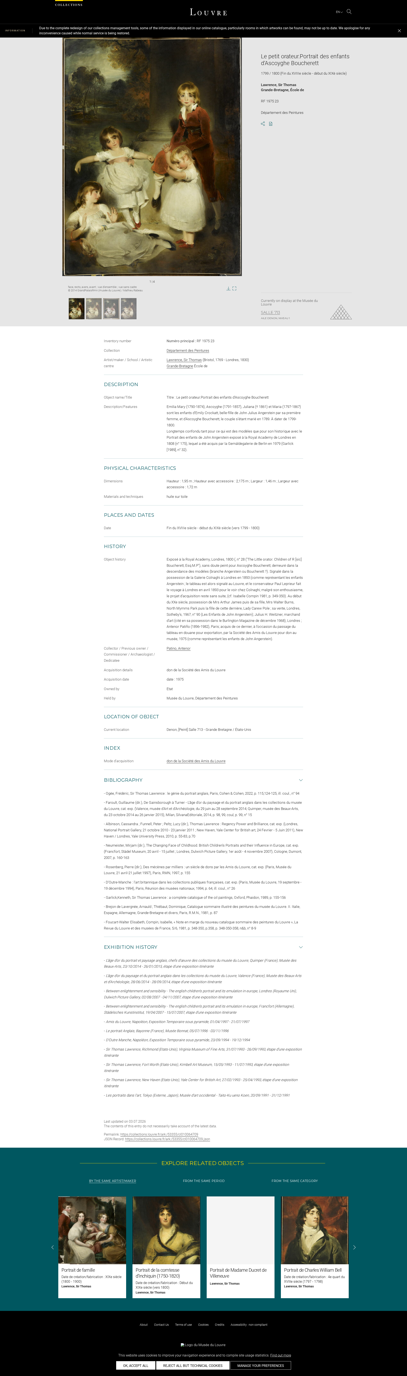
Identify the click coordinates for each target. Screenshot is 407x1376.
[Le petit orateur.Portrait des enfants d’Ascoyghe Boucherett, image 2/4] (93, 308)
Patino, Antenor (179, 648)
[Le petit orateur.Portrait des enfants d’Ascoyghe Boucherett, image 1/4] (76, 308)
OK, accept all (135, 1366)
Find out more (280, 1355)
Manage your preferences (260, 1366)
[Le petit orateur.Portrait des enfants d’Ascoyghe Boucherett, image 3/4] (111, 308)
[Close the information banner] (399, 30)
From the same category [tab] (295, 1181)
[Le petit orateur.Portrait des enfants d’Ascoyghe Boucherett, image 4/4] (128, 308)
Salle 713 (270, 312)
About (144, 1324)
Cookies (203, 1324)
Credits (219, 1324)
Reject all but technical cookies (193, 1366)
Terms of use (183, 1324)
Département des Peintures (188, 350)
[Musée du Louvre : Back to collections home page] (208, 11)
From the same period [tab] (204, 1181)
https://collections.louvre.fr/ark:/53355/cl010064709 (159, 1134)
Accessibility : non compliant (249, 1324)
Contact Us (161, 1324)
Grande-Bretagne (275, 90)
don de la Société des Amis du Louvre (196, 761)
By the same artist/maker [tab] (112, 1181)
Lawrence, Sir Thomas (278, 85)
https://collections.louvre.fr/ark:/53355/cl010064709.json (167, 1139)
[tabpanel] (203, 1247)
